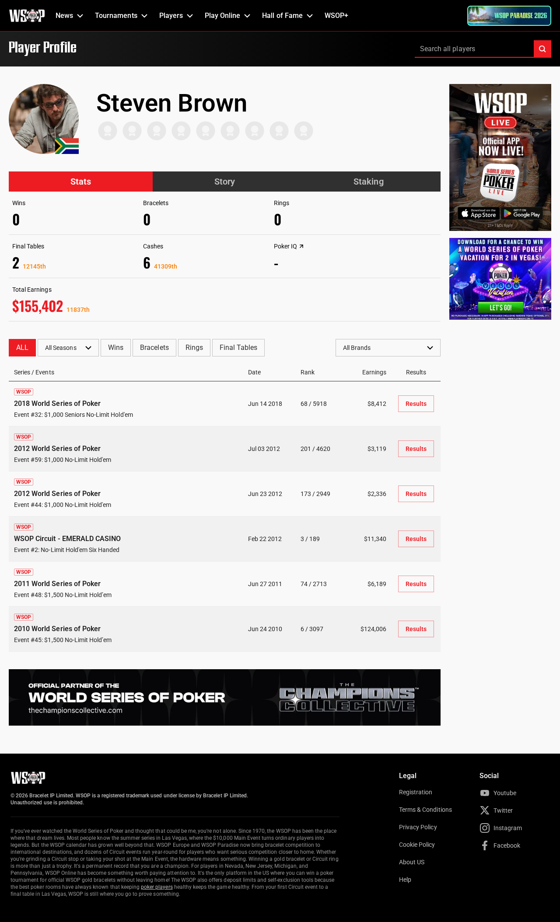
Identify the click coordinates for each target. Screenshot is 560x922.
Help (405, 879)
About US (411, 862)
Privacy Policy (418, 827)
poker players (157, 887)
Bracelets (154, 347)
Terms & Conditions (425, 809)
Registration (415, 792)
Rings (194, 347)
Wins (115, 347)
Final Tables (238, 347)
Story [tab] (224, 181)
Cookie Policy (417, 844)
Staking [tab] (368, 181)
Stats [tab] (80, 181)
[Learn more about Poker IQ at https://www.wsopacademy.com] (301, 246)
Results (416, 403)
